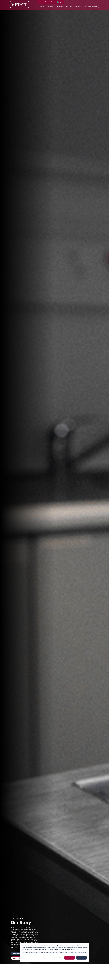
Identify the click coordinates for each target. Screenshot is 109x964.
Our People (50, 6)
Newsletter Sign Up (50, 2)
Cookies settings (57, 957)
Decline (81, 957)
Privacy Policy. (75, 949)
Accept (69, 957)
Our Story (69, 6)
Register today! (92, 6)
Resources (60, 6)
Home (13, 918)
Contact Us (78, 6)
